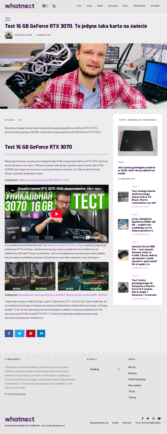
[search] (118, 369)
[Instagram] (153, 418)
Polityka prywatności (148, 423)
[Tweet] (19, 333)
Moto (125, 6)
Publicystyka (139, 6)
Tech (78, 6)
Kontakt (127, 423)
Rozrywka (112, 6)
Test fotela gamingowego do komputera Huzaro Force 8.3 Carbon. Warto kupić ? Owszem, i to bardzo (144, 287)
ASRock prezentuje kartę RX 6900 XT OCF (43, 180)
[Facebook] (142, 418)
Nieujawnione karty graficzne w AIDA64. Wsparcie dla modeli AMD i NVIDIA (62, 295)
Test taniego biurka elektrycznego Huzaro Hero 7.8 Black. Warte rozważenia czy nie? (144, 197)
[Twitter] (148, 418)
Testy (89, 6)
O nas (115, 423)
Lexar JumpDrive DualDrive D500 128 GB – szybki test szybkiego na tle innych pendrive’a (144, 224)
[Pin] (30, 333)
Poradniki (155, 6)
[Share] (9, 333)
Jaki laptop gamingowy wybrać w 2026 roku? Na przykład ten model (136, 170)
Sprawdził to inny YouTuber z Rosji (63, 245)
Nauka (100, 6)
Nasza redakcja (99, 423)
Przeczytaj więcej (15, 394)
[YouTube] (159, 418)
